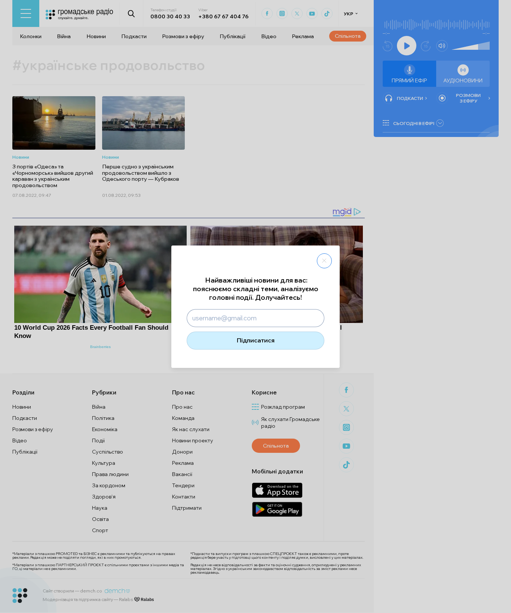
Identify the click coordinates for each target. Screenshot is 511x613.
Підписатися (256, 340)
